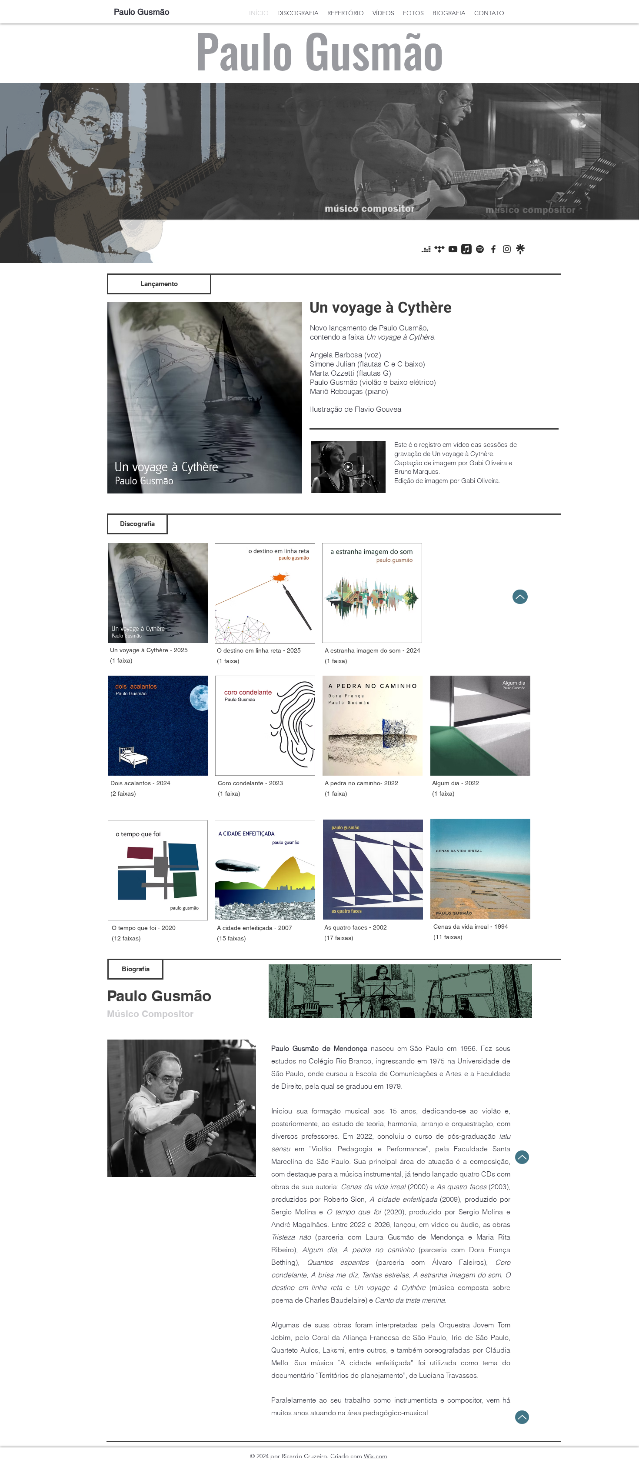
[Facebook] (493, 249)
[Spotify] (480, 249)
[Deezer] (426, 249)
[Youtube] (453, 249)
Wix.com (375, 1456)
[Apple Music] (466, 249)
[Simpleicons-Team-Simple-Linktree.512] (520, 249)
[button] (159, 283)
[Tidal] (439, 249)
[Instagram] (507, 249)
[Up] (520, 597)
